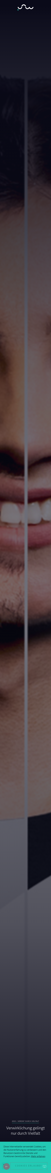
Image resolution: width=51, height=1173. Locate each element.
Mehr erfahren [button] (38, 1157)
